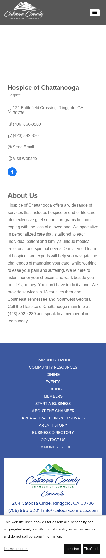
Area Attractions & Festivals (53, 418)
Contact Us (53, 439)
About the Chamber (53, 410)
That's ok (91, 548)
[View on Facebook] (12, 175)
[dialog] (53, 536)
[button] (95, 12)
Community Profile (53, 360)
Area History (53, 425)
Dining (53, 374)
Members (53, 396)
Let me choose (16, 548)
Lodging (53, 389)
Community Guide (53, 447)
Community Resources (53, 367)
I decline (72, 548)
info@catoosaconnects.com (70, 510)
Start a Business (53, 403)
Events (53, 381)
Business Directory (53, 432)
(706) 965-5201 (24, 510)
